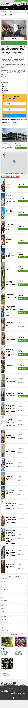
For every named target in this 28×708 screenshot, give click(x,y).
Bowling (3, 592)
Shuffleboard (4, 619)
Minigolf (3, 611)
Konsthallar (4, 605)
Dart (2, 597)
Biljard (3, 586)
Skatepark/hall (4, 624)
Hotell (10, 11)
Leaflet (7, 173)
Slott (2, 627)
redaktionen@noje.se (17, 696)
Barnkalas (3, 584)
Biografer (3, 589)
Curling (3, 594)
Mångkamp (3, 608)
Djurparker (4, 600)
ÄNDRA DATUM (21, 326)
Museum (3, 614)
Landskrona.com (4, 11)
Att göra (5, 8)
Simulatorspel (4, 622)
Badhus (3, 581)
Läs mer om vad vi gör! (21, 693)
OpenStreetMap (16, 173)
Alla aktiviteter (6, 630)
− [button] (3, 157)
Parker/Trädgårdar (6, 616)
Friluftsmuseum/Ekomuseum (8, 603)
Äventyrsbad (4, 578)
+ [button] (3, 154)
